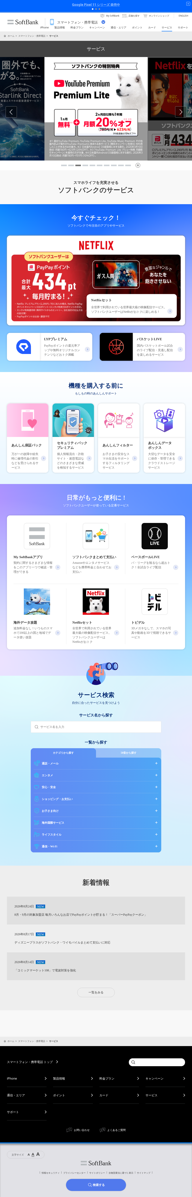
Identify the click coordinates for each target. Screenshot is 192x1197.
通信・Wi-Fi (49, 846)
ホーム (11, 35)
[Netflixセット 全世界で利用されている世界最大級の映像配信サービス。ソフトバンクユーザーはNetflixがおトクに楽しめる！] (96, 323)
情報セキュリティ (51, 1172)
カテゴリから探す (63, 752)
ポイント (59, 1095)
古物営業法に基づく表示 (121, 1172)
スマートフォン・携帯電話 (31, 35)
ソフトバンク (96, 1163)
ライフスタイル (52, 834)
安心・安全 (49, 787)
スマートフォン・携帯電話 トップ (30, 1062)
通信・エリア (16, 1095)
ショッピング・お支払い (57, 799)
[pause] (138, 165)
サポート (13, 1112)
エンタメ (47, 775)
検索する (99, 1184)
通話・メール (50, 763)
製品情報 (59, 1078)
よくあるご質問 (116, 1130)
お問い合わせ (82, 1130)
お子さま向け (50, 810)
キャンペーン (155, 1078)
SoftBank (23, 22)
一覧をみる (96, 992)
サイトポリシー (97, 1172)
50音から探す (128, 752)
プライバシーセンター (74, 1172)
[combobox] (100, 727)
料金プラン (106, 1078)
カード (103, 1095)
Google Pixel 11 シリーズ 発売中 (96, 4)
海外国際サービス (53, 822)
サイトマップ (143, 1172)
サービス (152, 1095)
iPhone (12, 1078)
